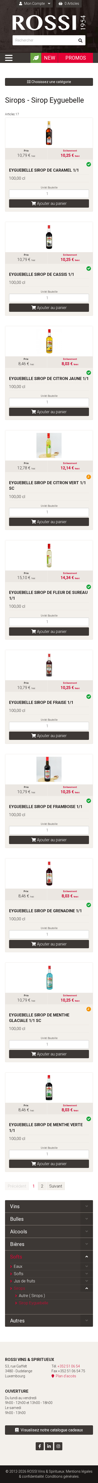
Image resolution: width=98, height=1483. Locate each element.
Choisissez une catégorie (51, 82)
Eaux (18, 1266)
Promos (75, 58)
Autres (17, 1321)
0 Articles (71, 4)
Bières (17, 1244)
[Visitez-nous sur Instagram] (58, 1446)
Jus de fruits (24, 1281)
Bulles (17, 1219)
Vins (15, 1206)
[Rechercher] (80, 40)
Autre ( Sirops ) (32, 1295)
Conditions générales (62, 1476)
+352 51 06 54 (69, 1366)
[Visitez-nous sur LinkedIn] (49, 1446)
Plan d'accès (65, 1376)
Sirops (19, 1288)
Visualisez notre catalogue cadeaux (51, 1430)
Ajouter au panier (51, 203)
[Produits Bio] (35, 58)
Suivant (55, 1186)
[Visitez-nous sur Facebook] (40, 1446)
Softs (16, 1257)
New (49, 58)
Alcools (18, 1232)
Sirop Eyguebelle (33, 1303)
